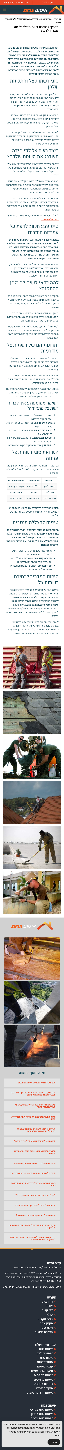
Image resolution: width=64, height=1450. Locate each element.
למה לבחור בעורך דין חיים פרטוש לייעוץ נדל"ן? (35, 1195)
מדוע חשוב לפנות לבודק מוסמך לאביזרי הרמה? (34, 1141)
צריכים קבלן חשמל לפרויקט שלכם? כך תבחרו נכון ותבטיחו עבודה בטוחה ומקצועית (33, 1093)
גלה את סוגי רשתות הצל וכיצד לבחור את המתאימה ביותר (33, 1184)
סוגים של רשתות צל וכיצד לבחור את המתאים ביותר (32, 1173)
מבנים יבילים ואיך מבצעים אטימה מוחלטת (36, 1082)
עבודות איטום (46, 19)
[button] (4, 10)
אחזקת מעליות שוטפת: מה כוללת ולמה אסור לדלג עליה (33, 1118)
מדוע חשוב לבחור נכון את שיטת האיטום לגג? (35, 1215)
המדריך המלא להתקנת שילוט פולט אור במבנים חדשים (34, 1152)
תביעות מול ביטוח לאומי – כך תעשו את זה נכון (35, 1205)
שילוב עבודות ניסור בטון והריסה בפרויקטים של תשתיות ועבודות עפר (35, 1106)
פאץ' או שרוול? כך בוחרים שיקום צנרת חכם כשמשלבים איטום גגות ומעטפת (36, 1130)
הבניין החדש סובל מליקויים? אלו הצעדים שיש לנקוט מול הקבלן (32, 1226)
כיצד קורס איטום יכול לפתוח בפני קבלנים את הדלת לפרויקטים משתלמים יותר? (32, 1238)
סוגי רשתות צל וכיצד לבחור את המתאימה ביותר (34, 1163)
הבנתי (54, 1442)
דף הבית (57, 19)
